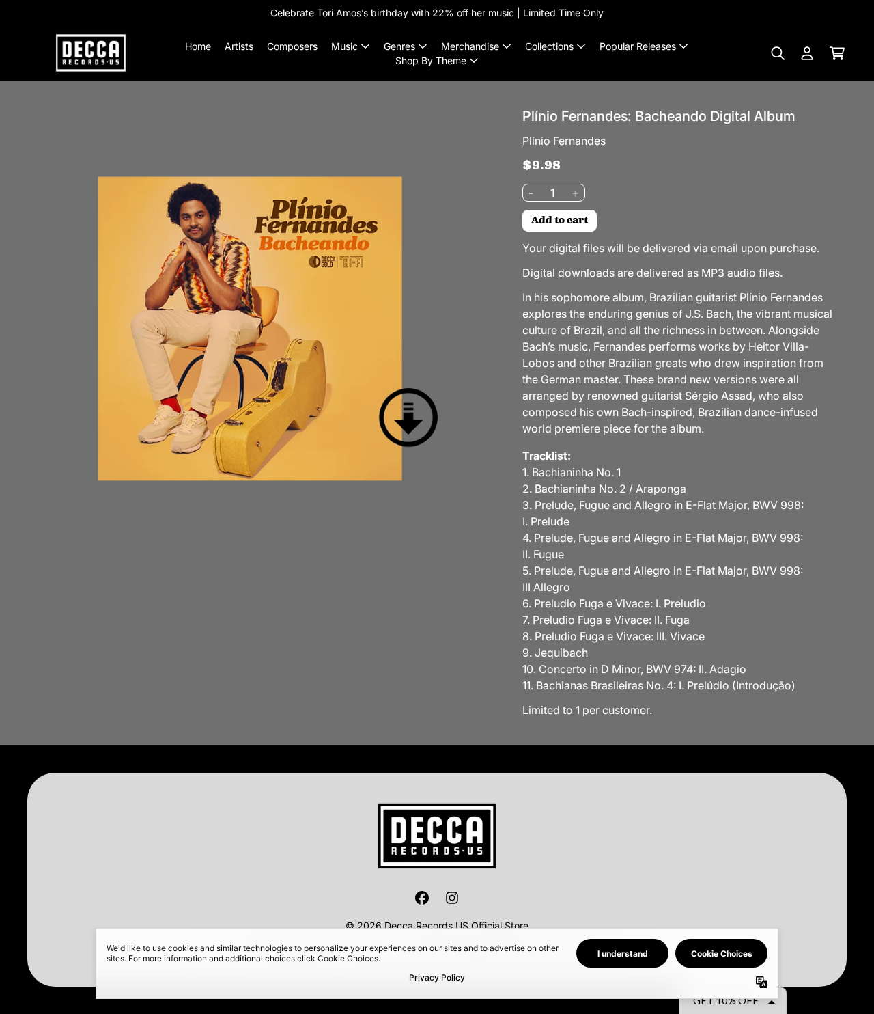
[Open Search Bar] (777, 53)
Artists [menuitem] (239, 46)
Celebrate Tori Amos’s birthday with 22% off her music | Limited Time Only (437, 12)
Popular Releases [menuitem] (638, 46)
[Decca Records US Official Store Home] (90, 53)
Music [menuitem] (344, 46)
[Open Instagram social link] (452, 898)
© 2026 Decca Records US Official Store (437, 925)
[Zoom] (250, 331)
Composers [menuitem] (292, 46)
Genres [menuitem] (399, 46)
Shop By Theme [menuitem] (430, 60)
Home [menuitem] (198, 46)
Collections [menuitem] (549, 46)
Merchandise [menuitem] (470, 46)
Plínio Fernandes (564, 141)
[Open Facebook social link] (422, 898)
